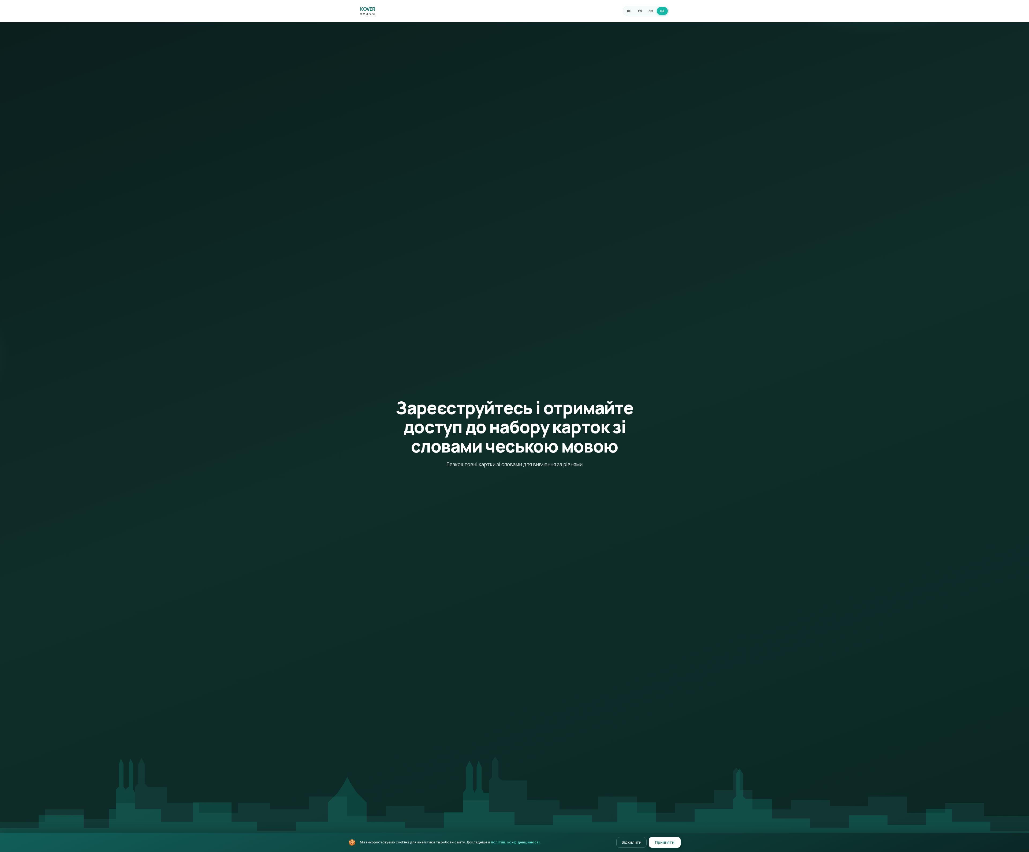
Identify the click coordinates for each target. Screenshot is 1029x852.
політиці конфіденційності (515, 842)
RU (629, 11)
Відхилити (631, 842)
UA (662, 11)
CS (650, 11)
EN (640, 11)
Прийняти (664, 842)
